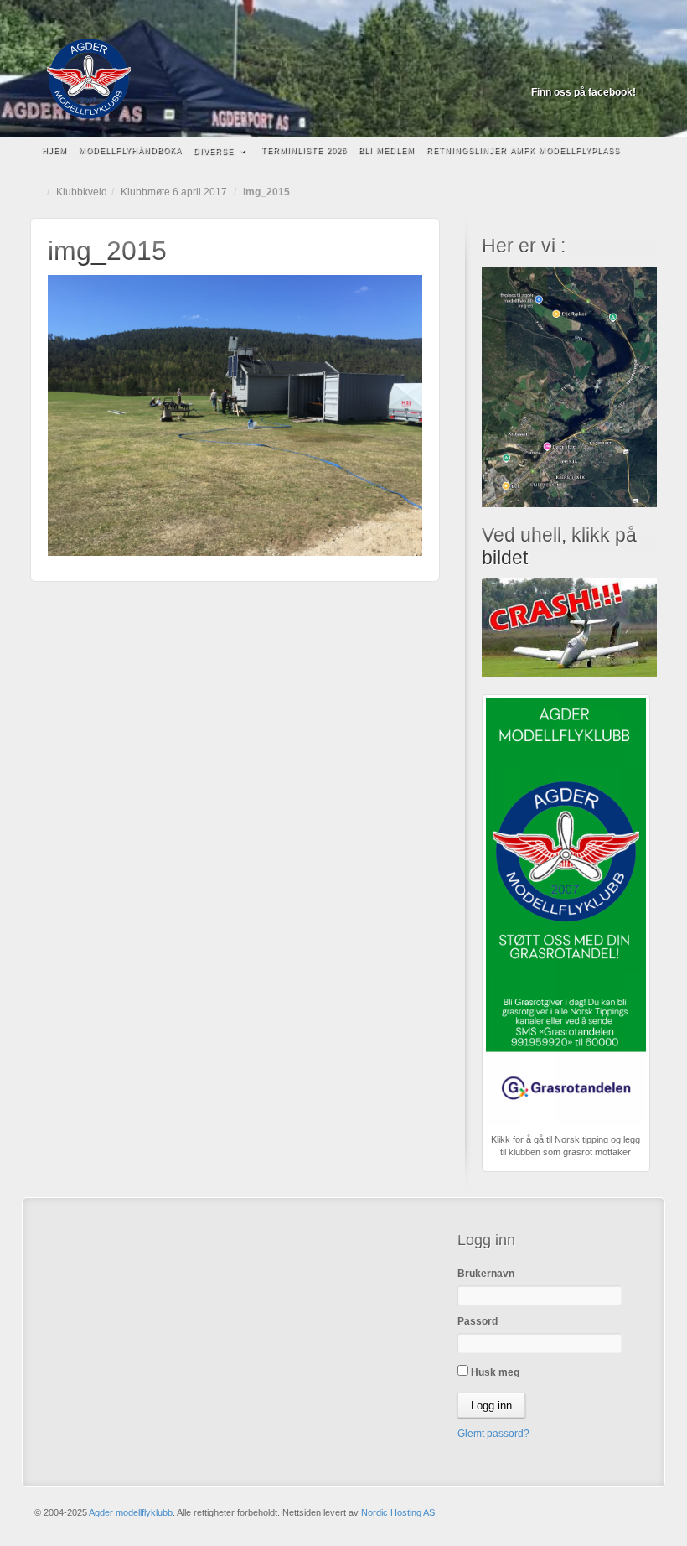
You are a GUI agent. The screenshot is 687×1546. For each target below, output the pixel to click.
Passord (477, 1321)
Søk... (635, 151)
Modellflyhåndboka (130, 151)
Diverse (214, 152)
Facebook (624, 69)
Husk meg (493, 1372)
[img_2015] (235, 414)
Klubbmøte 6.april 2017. (175, 192)
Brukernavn (485, 1273)
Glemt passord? (493, 1434)
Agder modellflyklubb (131, 1512)
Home (38, 192)
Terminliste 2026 (304, 151)
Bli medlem (387, 151)
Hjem (54, 151)
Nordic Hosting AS (398, 1512)
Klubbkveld (81, 192)
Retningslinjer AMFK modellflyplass (523, 151)
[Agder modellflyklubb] (343, 79)
